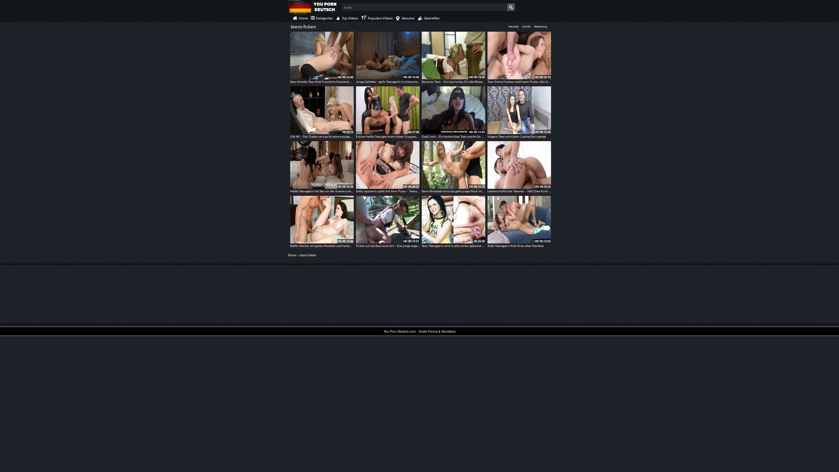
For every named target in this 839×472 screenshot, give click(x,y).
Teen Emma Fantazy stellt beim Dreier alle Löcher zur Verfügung (530, 81)
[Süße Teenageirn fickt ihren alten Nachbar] (519, 219)
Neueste (514, 26)
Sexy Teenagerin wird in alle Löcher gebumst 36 (453, 246)
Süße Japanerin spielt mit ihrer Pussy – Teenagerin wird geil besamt (401, 191)
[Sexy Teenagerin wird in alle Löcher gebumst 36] (453, 219)
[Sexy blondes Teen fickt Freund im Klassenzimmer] (322, 55)
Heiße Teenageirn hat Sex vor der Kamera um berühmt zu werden (334, 191)
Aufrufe (526, 26)
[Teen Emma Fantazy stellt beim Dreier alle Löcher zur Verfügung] (519, 55)
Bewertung (540, 26)
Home (292, 255)
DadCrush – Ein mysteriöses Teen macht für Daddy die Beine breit (466, 136)
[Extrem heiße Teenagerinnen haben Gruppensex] (388, 110)
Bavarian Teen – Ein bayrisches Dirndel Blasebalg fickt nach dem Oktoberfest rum (477, 81)
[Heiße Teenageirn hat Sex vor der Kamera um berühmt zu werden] (322, 165)
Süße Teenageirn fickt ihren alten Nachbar (515, 246)
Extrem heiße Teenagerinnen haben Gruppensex (388, 136)
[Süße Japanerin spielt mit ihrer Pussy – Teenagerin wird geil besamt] (388, 165)
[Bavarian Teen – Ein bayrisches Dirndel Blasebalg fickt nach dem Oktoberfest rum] (453, 55)
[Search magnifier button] (511, 7)
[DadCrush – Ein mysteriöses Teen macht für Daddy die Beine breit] (453, 110)
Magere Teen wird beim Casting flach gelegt (516, 136)
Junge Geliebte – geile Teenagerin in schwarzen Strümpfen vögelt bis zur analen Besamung (416, 81)
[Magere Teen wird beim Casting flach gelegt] (519, 110)
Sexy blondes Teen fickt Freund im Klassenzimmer (323, 81)
